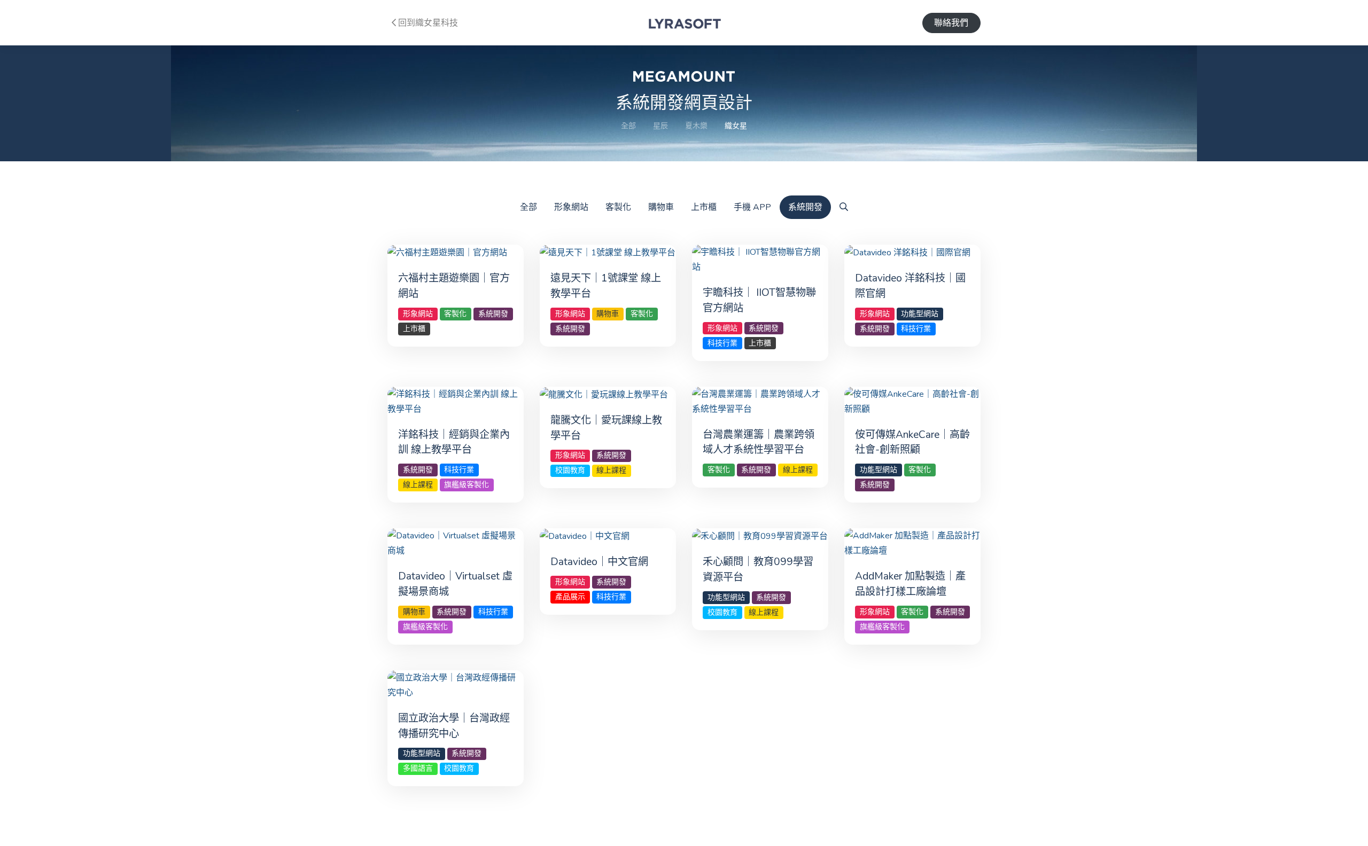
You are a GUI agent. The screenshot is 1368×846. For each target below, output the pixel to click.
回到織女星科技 (427, 23)
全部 (628, 126)
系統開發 (805, 207)
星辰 (660, 126)
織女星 (736, 126)
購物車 (661, 207)
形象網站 (571, 207)
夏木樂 (696, 126)
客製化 (618, 207)
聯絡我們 (951, 23)
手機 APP (752, 207)
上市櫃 (704, 207)
